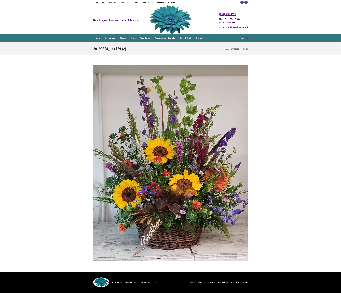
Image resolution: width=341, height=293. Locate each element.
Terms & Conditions (212, 282)
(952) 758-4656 (227, 14)
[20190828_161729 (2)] (170, 163)
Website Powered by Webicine (234, 282)
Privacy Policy (196, 282)
